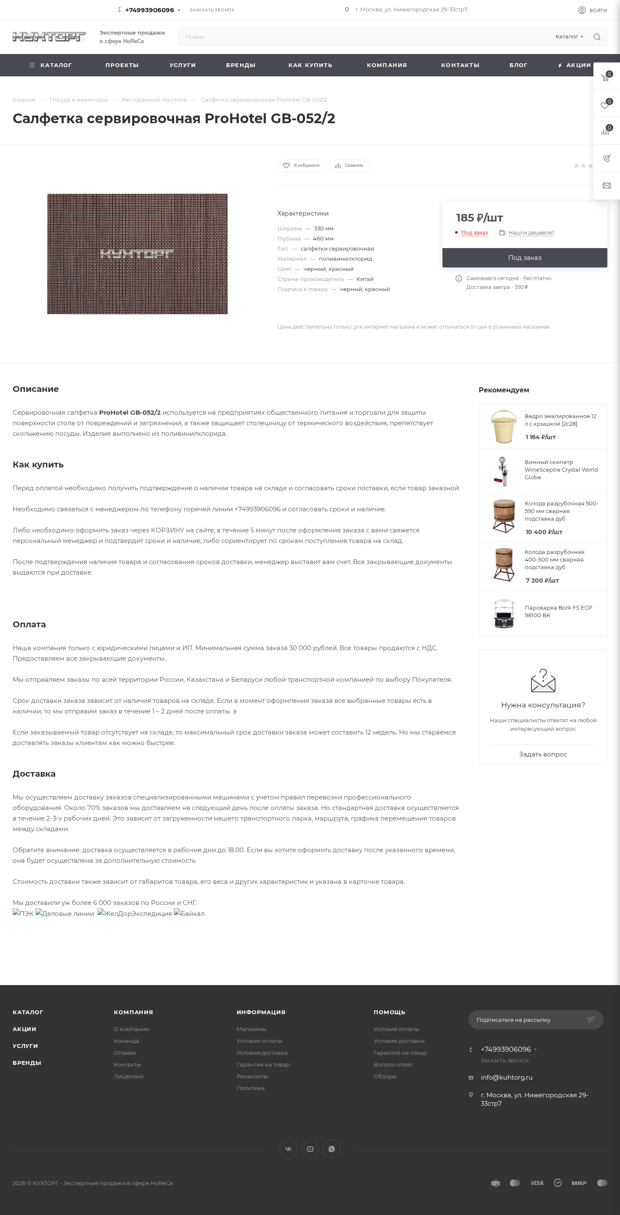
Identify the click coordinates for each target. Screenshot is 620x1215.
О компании (131, 1029)
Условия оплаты (259, 1040)
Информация (261, 1012)
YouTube (310, 1149)
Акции (25, 1029)
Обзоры (385, 1076)
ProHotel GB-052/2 (130, 412)
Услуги (25, 1045)
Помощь (389, 1012)
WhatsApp (332, 1149)
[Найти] (597, 37)
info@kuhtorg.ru (507, 1077)
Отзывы (125, 1052)
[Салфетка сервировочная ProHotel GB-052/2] (137, 254)
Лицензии (128, 1076)
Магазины (251, 1029)
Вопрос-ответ (393, 1064)
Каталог (28, 1012)
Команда (126, 1040)
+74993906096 (149, 10)
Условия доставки (262, 1052)
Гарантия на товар (263, 1064)
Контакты (127, 1064)
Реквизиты (252, 1076)
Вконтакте (289, 1149)
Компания (133, 1012)
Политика (251, 1088)
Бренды (27, 1062)
